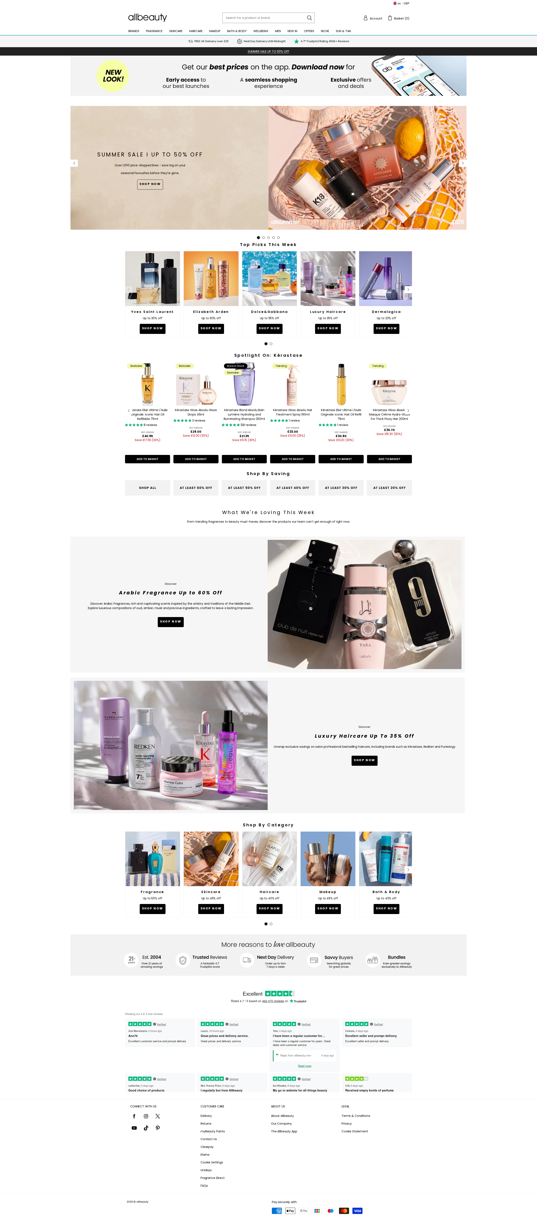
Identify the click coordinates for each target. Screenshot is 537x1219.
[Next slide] (463, 163)
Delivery (206, 1116)
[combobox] (268, 18)
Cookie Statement (354, 1131)
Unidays (206, 1170)
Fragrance (154, 31)
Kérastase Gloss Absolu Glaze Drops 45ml (147, 412)
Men (278, 31)
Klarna (205, 1155)
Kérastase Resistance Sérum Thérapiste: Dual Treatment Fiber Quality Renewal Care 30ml (389, 416)
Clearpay (207, 1147)
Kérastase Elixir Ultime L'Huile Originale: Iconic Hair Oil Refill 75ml (292, 414)
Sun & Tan (343, 31)
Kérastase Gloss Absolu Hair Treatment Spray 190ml (244, 412)
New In (292, 31)
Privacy (346, 1123)
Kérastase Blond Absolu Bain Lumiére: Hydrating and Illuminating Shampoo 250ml (195, 414)
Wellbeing (260, 31)
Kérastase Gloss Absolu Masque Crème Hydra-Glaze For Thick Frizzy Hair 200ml (341, 414)
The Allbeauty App (284, 1131)
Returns (206, 1123)
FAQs (204, 1186)
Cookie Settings (212, 1162)
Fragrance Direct (213, 1178)
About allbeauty (282, 1116)
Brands (133, 31)
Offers (309, 31)
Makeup (214, 31)
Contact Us (209, 1139)
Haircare (196, 31)
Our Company (281, 1123)
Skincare (175, 31)
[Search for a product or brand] (309, 18)
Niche (325, 31)
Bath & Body (237, 31)
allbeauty (142, 1201)
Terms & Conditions (355, 1116)
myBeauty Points (213, 1131)
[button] (373, 18)
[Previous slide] (74, 163)
